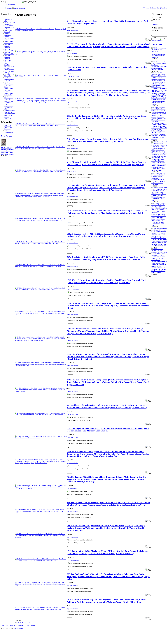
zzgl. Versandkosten (72, 30)
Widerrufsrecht (8, 132)
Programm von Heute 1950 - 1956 (8, 107)
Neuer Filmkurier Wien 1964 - (9, 75)
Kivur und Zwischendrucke (9, 68)
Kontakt (6, 130)
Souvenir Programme (7, 117)
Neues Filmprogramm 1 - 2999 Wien (9, 79)
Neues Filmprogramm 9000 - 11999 (8, 93)
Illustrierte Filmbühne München (7, 46)
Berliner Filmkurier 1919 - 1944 (9, 19)
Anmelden (164, 8)
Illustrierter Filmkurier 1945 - (9, 53)
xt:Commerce (19, 628)
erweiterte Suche (10, 4)
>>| (30, 622)
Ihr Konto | (153, 8)
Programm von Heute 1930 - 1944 (8, 102)
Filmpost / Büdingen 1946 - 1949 (9, 38)
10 (25, 622)
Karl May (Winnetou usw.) (9, 65)
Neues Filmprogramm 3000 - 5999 (8, 83)
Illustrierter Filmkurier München (7, 57)
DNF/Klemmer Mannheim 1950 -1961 (9, 27)
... (26, 622)
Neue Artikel (6, 136)
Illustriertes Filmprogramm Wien (8, 61)
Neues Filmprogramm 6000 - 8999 (8, 88)
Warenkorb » (155, 24)
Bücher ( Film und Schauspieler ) (9, 23)
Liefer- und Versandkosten (8, 126)
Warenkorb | (146, 8)
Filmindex (7, 33)
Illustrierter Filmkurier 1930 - (9, 50)
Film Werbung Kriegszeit (8, 31)
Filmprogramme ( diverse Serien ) (9, 42)
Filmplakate (7, 35)
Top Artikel (156, 44)
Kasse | (159, 8)
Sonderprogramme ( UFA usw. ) (9, 111)
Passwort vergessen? (157, 40)
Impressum (7, 129)
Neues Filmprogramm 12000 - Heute (8, 98)
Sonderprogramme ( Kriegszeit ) (9, 114)
